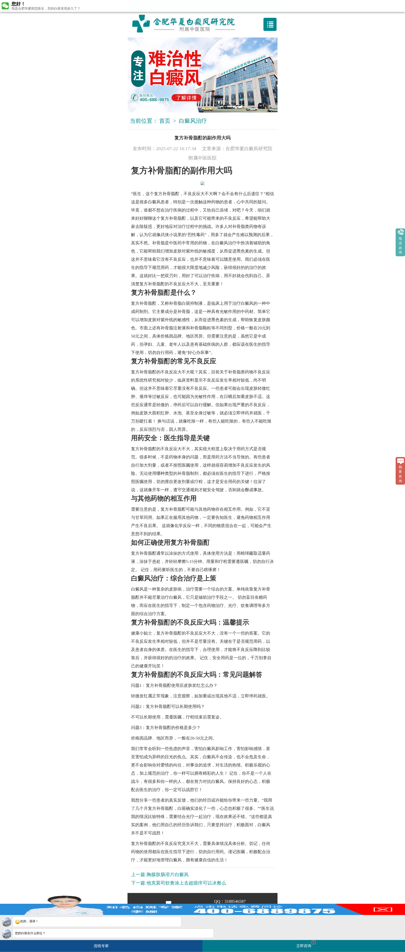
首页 (164, 121)
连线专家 (101, 946)
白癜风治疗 (193, 121)
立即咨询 (305, 944)
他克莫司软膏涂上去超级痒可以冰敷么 (186, 882)
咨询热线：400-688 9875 (204, 6)
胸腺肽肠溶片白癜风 (167, 874)
